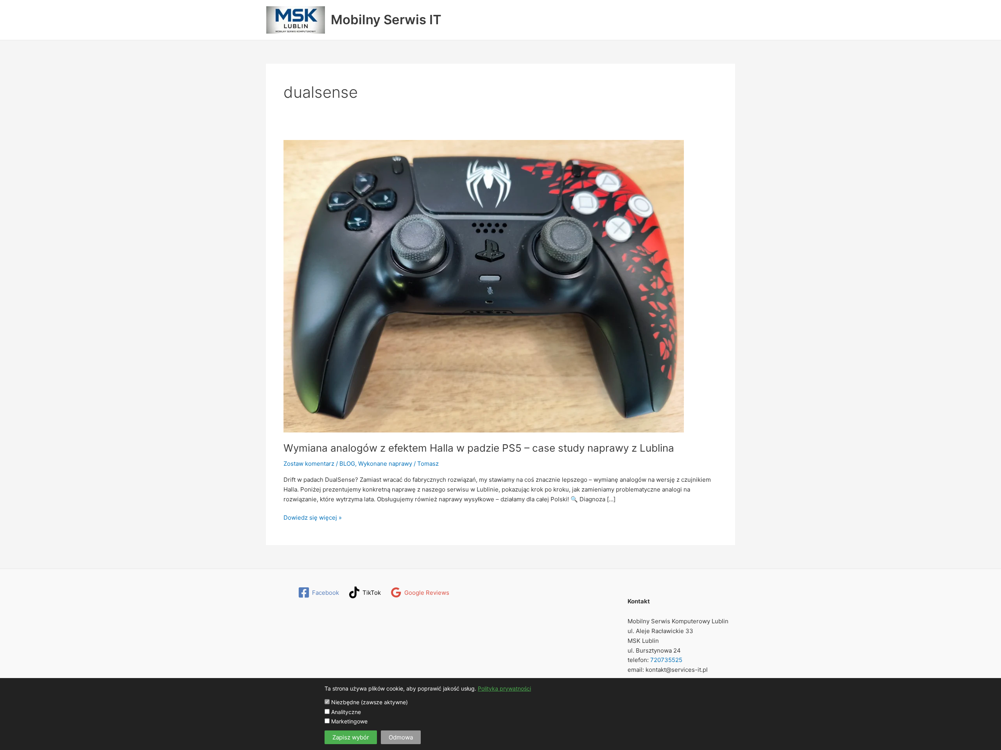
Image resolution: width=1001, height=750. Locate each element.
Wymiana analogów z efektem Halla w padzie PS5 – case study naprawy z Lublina (478, 448)
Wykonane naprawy (385, 463)
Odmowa (401, 737)
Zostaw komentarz (308, 463)
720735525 (665, 660)
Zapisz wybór (350, 737)
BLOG (347, 463)
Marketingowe (349, 721)
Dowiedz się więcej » (312, 518)
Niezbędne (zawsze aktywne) (369, 702)
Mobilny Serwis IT (386, 19)
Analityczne (345, 712)
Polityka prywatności (504, 688)
